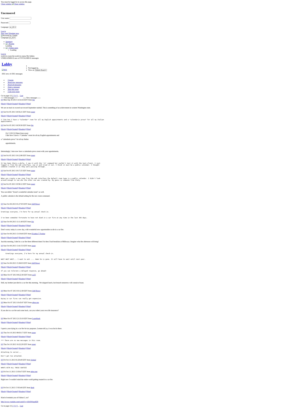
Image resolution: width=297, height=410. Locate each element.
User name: (5, 18)
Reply (3, 104)
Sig (33, 100)
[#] (2, 100)
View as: (31, 70)
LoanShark (36, 318)
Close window (6, 4)
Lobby (7, 64)
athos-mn (35, 303)
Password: (4, 23)
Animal (33, 360)
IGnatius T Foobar (38, 234)
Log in (3, 31)
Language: (5, 27)
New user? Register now (10, 33)
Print (28, 104)
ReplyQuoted (12, 104)
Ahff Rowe (35, 204)
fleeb (32, 388)
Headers (22, 104)
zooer (33, 112)
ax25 (34, 275)
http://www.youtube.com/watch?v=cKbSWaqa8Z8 (19, 402)
